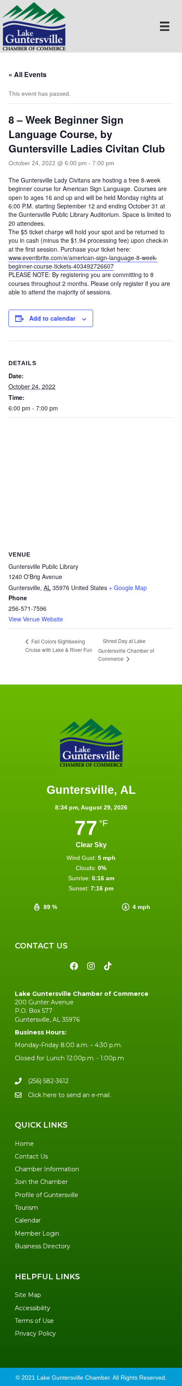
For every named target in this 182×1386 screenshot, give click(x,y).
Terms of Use (34, 1321)
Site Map (28, 1295)
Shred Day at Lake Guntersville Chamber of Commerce (126, 649)
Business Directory (42, 1246)
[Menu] (164, 26)
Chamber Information (47, 1169)
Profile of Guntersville (46, 1195)
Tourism (26, 1207)
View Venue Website (35, 619)
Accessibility (32, 1308)
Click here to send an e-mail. (69, 1095)
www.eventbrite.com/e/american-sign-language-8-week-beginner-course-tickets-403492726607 (82, 261)
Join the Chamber (41, 1182)
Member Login (37, 1233)
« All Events (27, 74)
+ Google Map (128, 587)
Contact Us (31, 1156)
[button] (74, 966)
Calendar (28, 1220)
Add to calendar (52, 318)
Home (24, 1144)
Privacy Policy (35, 1333)
